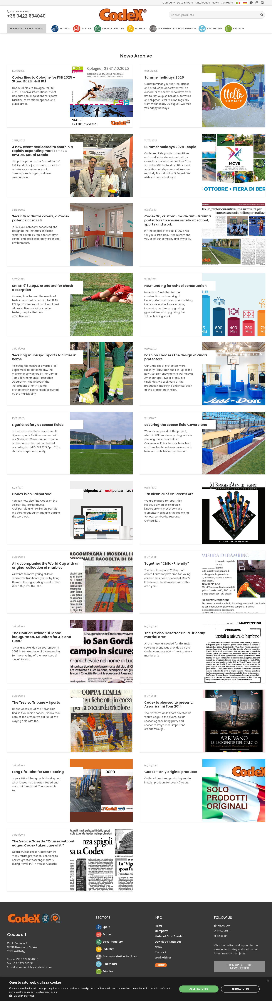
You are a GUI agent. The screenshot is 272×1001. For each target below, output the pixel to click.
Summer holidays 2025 (164, 77)
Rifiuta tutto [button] (240, 988)
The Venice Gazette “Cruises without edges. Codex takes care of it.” (43, 843)
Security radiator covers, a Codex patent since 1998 (40, 218)
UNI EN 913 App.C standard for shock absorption (42, 287)
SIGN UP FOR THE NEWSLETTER (239, 966)
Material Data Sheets (169, 936)
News (158, 947)
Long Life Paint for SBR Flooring (38, 771)
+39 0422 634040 (27, 959)
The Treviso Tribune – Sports (36, 702)
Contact (160, 952)
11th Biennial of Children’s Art (168, 494)
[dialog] (136, 989)
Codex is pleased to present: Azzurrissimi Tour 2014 (168, 704)
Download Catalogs (168, 942)
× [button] (267, 980)
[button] (91, 996)
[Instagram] (257, 3)
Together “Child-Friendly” (166, 563)
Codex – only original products (170, 771)
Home (158, 926)
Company (161, 931)
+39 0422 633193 (22, 963)
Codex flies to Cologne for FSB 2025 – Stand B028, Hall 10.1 (43, 79)
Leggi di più (51, 991)
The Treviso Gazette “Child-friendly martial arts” (174, 635)
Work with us (163, 957)
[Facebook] (251, 3)
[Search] (261, 15)
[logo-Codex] (123, 14)
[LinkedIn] (262, 3)
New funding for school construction (175, 285)
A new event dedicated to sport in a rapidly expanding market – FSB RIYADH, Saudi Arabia (42, 151)
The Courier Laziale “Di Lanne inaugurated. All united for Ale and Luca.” (41, 637)
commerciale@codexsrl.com (34, 967)
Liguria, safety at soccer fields (37, 424)
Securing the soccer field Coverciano (175, 424)
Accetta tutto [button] (198, 988)
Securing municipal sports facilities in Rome (44, 357)
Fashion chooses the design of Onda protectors (175, 357)
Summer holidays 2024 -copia (170, 147)
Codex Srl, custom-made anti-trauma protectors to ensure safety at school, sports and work (177, 220)
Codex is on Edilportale (31, 494)
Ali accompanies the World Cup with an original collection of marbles (46, 565)
